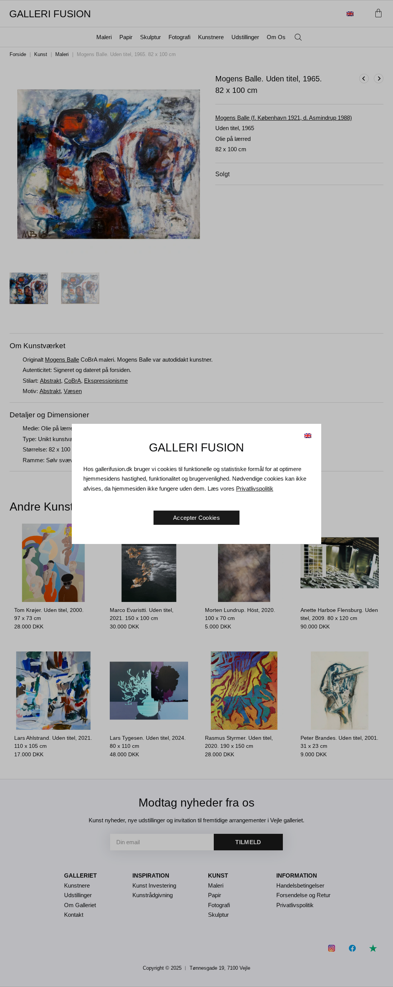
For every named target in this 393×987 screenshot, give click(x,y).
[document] (196, 493)
